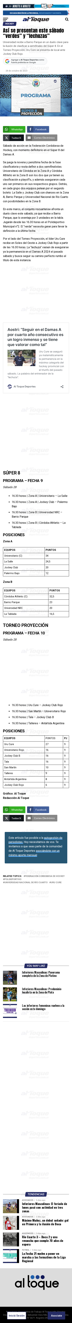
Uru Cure (56, 882)
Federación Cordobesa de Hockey (45, 876)
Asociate (56, 1315)
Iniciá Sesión (17, 1315)
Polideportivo (12, 879)
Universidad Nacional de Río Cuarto (26, 882)
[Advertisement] (36, 293)
